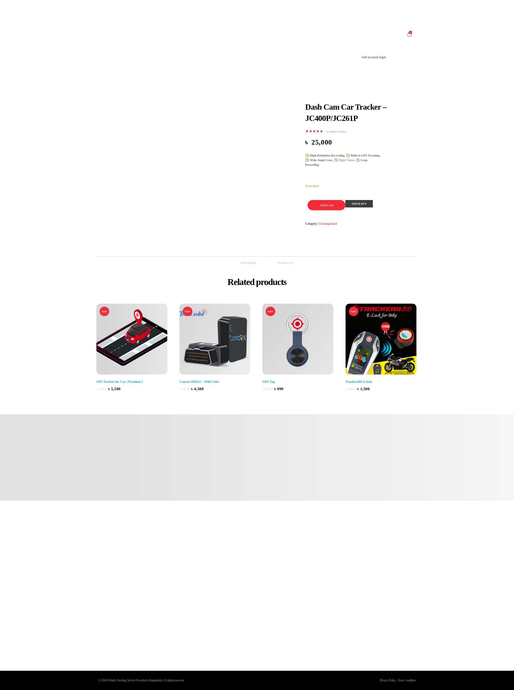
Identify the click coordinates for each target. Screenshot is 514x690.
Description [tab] (248, 262)
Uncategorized (327, 223)
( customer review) (336, 131)
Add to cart (326, 205)
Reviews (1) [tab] (285, 262)
